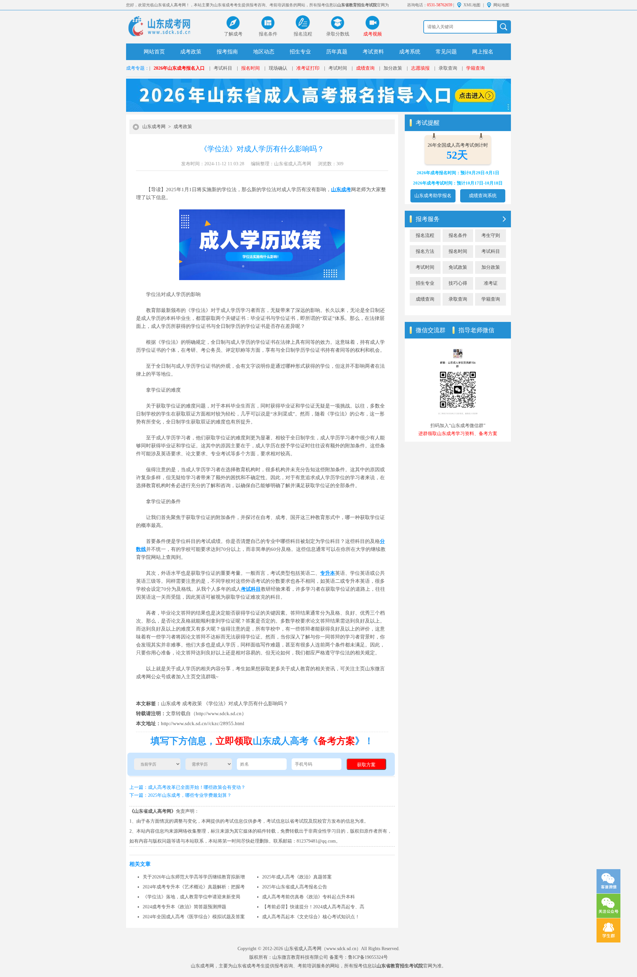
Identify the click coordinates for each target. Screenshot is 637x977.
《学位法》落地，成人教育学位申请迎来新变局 (191, 896)
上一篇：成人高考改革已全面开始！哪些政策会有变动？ (187, 787)
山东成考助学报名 (433, 195)
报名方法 (425, 251)
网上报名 (482, 51)
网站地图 (501, 5)
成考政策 (190, 51)
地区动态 (263, 51)
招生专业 (300, 51)
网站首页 (154, 51)
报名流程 (425, 235)
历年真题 (336, 51)
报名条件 (458, 235)
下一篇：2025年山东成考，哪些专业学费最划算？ (180, 795)
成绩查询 (365, 68)
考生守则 (490, 235)
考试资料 (373, 51)
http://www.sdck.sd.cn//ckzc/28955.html (202, 723)
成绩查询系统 (483, 195)
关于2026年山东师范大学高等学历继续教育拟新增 (194, 876)
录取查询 (448, 68)
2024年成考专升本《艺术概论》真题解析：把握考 (194, 886)
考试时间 (337, 68)
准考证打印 (307, 68)
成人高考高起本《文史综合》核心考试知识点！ (311, 916)
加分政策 (393, 68)
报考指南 (227, 51)
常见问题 (446, 51)
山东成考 (341, 189)
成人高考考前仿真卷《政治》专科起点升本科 (308, 896)
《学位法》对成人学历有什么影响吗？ (245, 703)
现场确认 (278, 68)
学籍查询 (475, 68)
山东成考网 (154, 126)
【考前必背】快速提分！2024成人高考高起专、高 (313, 906)
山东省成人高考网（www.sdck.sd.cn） (322, 948)
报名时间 (250, 68)
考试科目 (223, 68)
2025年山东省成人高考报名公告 (294, 886)
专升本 (327, 573)
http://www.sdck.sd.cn (219, 713)
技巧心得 (458, 283)
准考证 (491, 283)
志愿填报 (420, 68)
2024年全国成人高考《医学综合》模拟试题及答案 (194, 916)
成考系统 (409, 51)
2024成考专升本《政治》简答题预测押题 (184, 906)
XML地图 (471, 5)
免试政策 (458, 267)
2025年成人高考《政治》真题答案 (297, 876)
